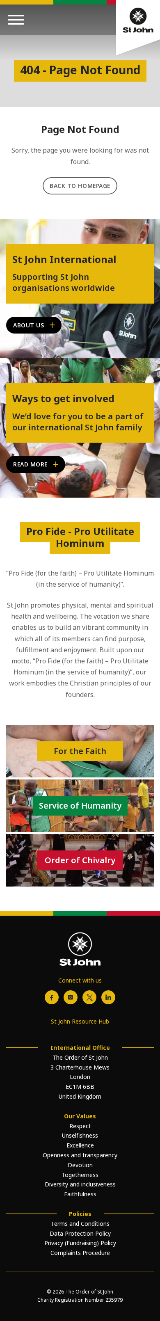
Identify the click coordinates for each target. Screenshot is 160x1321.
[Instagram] (71, 997)
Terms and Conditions (80, 1223)
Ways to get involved (63, 399)
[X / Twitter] (89, 997)
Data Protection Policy (80, 1233)
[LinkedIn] (108, 997)
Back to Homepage (80, 186)
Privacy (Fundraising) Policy (80, 1243)
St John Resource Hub (80, 1021)
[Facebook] (52, 997)
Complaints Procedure (80, 1253)
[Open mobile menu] (16, 20)
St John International (64, 259)
